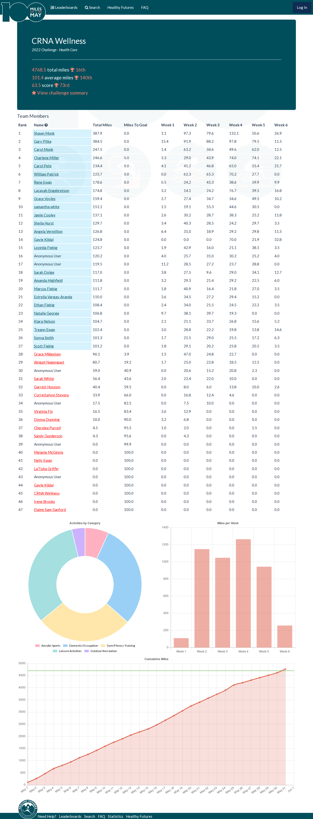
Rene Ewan (43, 182)
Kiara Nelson (44, 321)
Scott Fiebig (44, 346)
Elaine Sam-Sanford (50, 509)
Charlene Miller (46, 157)
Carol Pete (43, 166)
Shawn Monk (44, 133)
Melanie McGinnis (48, 452)
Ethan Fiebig (44, 305)
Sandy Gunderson (48, 436)
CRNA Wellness (47, 493)
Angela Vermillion (48, 231)
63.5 (36, 85)
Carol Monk (43, 149)
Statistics (115, 816)
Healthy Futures (120, 7)
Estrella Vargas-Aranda (53, 297)
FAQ (144, 7)
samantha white (46, 206)
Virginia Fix (43, 411)
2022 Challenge (44, 49)
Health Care (68, 49)
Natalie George (46, 313)
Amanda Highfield (48, 280)
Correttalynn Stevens (51, 395)
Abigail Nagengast (49, 362)
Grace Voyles (45, 198)
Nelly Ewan (43, 460)
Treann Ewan (44, 329)
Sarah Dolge (44, 272)
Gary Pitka (42, 141)
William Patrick (46, 174)
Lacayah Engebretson (51, 190)
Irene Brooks (44, 501)
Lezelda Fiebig (45, 247)
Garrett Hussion (47, 387)
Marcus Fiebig (45, 288)
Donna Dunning (47, 419)
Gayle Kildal (44, 239)
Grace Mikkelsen (47, 354)
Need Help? (47, 816)
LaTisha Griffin (46, 468)
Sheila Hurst (44, 223)
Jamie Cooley (45, 215)
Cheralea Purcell (47, 428)
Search (89, 816)
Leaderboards (70, 816)
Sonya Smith (44, 337)
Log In (302, 7)
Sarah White (44, 378)
